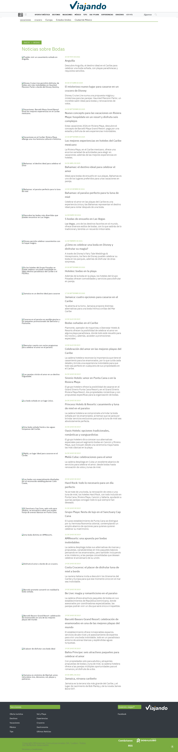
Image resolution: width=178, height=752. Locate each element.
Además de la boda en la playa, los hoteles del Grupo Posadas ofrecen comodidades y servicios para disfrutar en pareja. (93, 278)
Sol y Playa (94, 15)
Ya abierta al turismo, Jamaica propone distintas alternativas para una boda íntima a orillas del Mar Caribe (90, 308)
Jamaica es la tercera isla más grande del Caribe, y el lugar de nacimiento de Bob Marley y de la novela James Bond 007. (93, 686)
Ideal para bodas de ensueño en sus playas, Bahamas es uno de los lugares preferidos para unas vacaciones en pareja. (93, 178)
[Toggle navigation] (25, 14)
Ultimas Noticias (44, 731)
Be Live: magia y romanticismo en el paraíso (91, 593)
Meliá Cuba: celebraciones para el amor (88, 457)
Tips (85, 15)
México (78, 15)
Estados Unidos (63, 19)
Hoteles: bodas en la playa (81, 271)
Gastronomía (42, 727)
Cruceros (120, 15)
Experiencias (107, 15)
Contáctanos (125, 740)
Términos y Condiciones (32, 749)
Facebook (122, 714)
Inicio (27, 42)
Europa (49, 19)
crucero (38, 19)
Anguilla (70, 60)
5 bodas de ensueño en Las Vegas (85, 219)
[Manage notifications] (172, 747)
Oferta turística (42, 15)
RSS (130, 745)
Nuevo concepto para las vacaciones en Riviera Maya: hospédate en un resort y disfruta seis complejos (93, 117)
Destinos (56, 15)
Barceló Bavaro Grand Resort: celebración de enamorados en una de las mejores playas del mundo (92, 623)
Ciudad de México (83, 19)
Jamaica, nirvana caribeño (81, 678)
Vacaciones (67, 15)
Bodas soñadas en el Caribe (81, 323)
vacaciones (25, 19)
